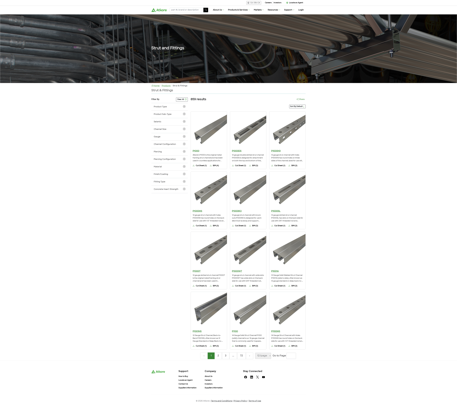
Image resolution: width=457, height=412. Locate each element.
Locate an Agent (296, 3)
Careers (268, 3)
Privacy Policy (240, 401)
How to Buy (183, 376)
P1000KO (237, 211)
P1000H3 (276, 151)
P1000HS (197, 211)
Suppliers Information (187, 388)
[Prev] (204, 355)
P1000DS (236, 151)
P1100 (235, 331)
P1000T (197, 271)
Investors (277, 3)
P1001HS (197, 331)
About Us (208, 376)
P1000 (196, 151)
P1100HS (275, 331)
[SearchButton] (205, 10)
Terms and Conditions (221, 401)
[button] (218, 10)
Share (302, 99)
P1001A (275, 271)
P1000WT (237, 271)
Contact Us (183, 384)
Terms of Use (254, 401)
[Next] (249, 355)
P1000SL (276, 211)
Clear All (180, 99)
